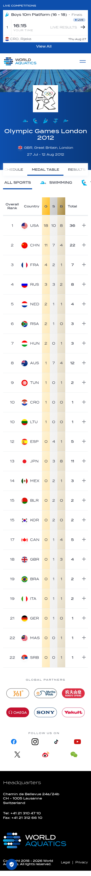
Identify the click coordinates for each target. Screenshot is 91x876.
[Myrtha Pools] (45, 693)
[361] (17, 693)
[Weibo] (45, 754)
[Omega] (17, 712)
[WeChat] (74, 754)
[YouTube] (77, 741)
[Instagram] (35, 741)
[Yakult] (73, 712)
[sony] (45, 712)
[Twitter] (17, 754)
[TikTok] (56, 741)
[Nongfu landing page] (73, 693)
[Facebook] (13, 741)
